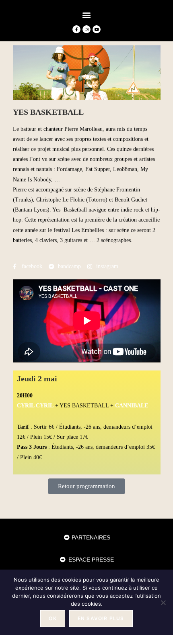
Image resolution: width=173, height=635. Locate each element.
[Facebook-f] (76, 29)
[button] (86, 14)
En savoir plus (101, 618)
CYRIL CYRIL (35, 406)
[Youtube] (97, 29)
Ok (52, 618)
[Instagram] (86, 29)
